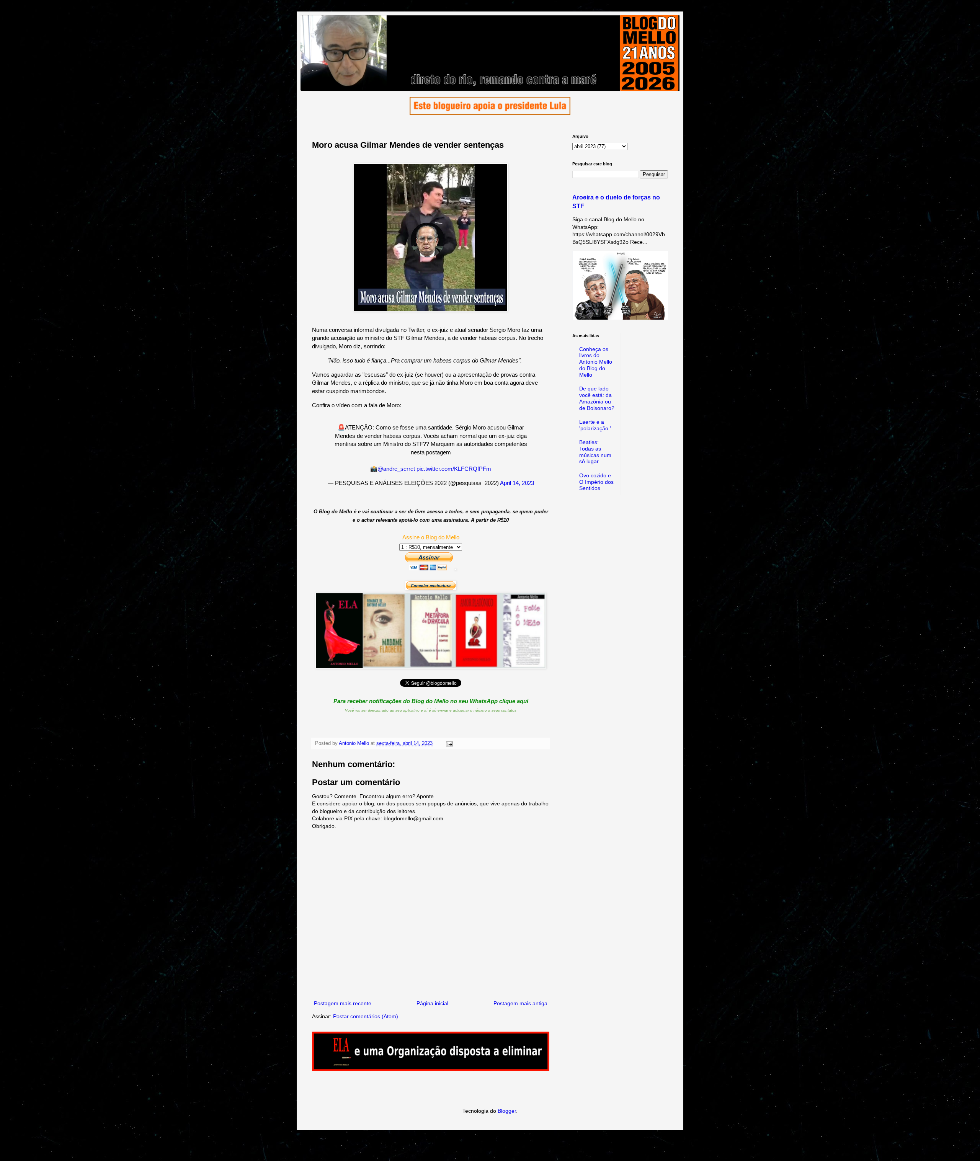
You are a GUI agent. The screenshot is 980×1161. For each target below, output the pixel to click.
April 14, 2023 (517, 483)
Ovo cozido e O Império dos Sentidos (596, 482)
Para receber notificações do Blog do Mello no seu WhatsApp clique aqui (430, 701)
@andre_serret (396, 468)
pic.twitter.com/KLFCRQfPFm (453, 468)
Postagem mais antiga (520, 1003)
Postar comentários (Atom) (365, 1016)
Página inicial (432, 1003)
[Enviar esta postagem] (449, 743)
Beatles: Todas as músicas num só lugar (595, 451)
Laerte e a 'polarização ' (595, 425)
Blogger (507, 1111)
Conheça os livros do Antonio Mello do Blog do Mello (595, 362)
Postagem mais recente (342, 1003)
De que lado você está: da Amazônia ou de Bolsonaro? (596, 398)
